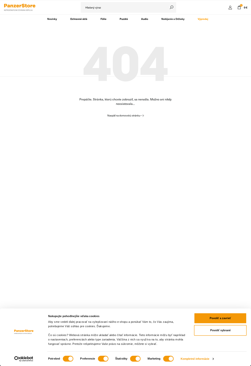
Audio (144, 19)
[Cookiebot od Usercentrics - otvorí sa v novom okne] (24, 359)
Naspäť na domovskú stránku (123, 115)
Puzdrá (124, 19)
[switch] (103, 359)
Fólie (103, 19)
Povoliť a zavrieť (220, 318)
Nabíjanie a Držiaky (172, 19)
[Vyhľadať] (171, 7)
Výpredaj (203, 19)
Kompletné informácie (195, 358)
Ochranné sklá (78, 19)
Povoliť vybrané (220, 330)
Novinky (52, 19)
